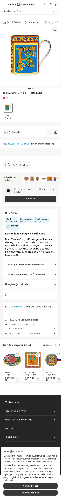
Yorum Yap (30, 198)
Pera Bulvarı (11, 436)
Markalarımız (12, 402)
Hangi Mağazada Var (17, 284)
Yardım (9, 428)
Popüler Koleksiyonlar (16, 411)
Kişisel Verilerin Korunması (18, 419)
